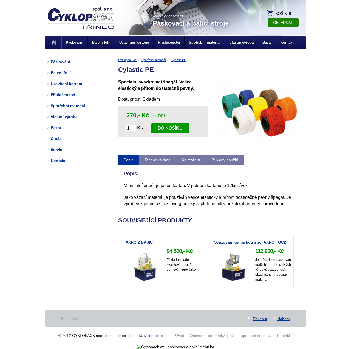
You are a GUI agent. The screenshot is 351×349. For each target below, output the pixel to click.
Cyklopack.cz (127, 60)
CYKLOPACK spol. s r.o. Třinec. (81, 25)
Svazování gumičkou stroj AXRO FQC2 (250, 242)
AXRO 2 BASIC (139, 242)
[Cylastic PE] (257, 143)
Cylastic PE (178, 60)
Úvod (179, 335)
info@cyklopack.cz (148, 335)
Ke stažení (191, 160)
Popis (128, 160)
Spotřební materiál (153, 60)
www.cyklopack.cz (168, 16)
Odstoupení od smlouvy (250, 335)
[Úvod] (53, 42)
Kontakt (283, 335)
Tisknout (260, 319)
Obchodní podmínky (207, 335)
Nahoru (283, 319)
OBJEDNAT (283, 22)
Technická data (158, 160)
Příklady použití (224, 160)
